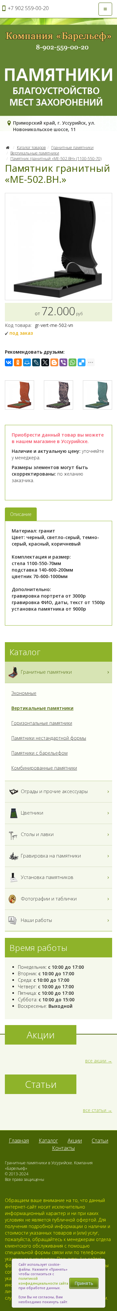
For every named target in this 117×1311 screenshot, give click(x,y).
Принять (83, 1283)
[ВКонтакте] (9, 362)
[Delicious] (81, 362)
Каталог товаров (31, 147)
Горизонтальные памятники (41, 723)
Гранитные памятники (72, 147)
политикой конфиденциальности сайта (43, 1280)
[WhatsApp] (72, 362)
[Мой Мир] (27, 362)
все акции (95, 1061)
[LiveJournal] (36, 362)
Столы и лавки (37, 834)
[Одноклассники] (18, 362)
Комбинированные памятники (44, 768)
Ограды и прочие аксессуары (54, 791)
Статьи (100, 1140)
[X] (45, 362)
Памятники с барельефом (39, 753)
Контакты (63, 1148)
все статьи (94, 1110)
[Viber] (63, 362)
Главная (19, 1140)
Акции (75, 1140)
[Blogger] (54, 362)
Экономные (23, 693)
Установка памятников (46, 877)
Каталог (48, 1140)
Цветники (31, 812)
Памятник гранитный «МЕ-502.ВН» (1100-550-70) (55, 158)
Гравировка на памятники (50, 855)
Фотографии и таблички (48, 898)
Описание (21, 514)
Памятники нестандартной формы (48, 738)
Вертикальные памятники (34, 153)
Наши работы (36, 920)
